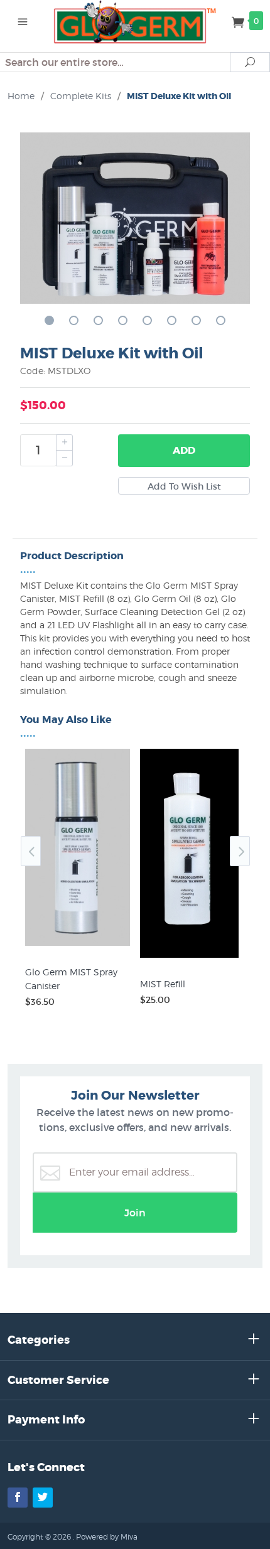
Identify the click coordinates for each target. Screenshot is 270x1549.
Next (240, 851)
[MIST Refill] (192, 957)
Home (21, 95)
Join (135, 1212)
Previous (31, 851)
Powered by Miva (107, 1536)
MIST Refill (162, 983)
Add (184, 450)
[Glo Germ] (135, 20)
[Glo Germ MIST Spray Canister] (77, 945)
